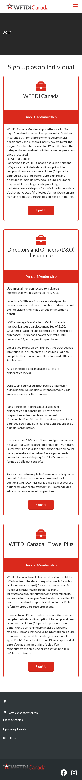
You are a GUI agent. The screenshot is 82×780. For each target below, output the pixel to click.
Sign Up (41, 210)
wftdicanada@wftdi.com (24, 713)
